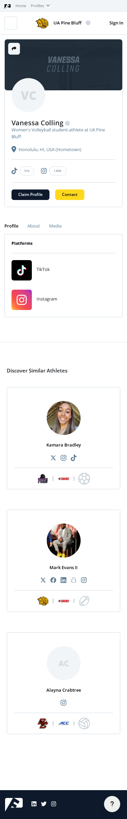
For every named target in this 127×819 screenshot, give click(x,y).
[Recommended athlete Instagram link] (63, 458)
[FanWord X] (42, 805)
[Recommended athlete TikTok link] (74, 458)
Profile (11, 226)
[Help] (112, 804)
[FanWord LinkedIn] (32, 805)
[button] (14, 49)
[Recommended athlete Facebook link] (53, 580)
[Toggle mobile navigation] (10, 23)
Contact (70, 194)
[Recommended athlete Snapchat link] (74, 580)
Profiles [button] (38, 5)
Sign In (116, 23)
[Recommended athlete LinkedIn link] (63, 580)
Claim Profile (30, 194)
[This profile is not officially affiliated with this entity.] (88, 23)
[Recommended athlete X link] (53, 458)
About (33, 226)
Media (55, 226)
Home (21, 5)
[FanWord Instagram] (51, 805)
